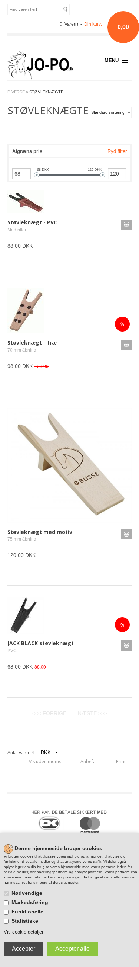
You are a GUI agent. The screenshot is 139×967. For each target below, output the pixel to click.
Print (121, 761)
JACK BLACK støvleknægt (40, 643)
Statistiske (24, 921)
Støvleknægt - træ (32, 342)
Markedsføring (29, 902)
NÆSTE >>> (92, 713)
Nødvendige (26, 893)
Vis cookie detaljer (23, 932)
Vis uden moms (45, 761)
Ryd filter (117, 151)
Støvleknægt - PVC (32, 222)
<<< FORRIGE (49, 713)
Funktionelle (27, 912)
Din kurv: (93, 24)
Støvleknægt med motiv (39, 531)
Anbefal (88, 761)
